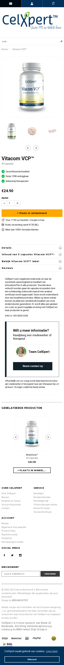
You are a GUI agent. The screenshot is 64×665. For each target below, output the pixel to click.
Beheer (5, 523)
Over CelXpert (9, 493)
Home (5, 49)
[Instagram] (20, 555)
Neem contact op (33, 366)
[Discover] (27, 638)
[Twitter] (12, 555)
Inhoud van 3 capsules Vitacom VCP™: (28, 254)
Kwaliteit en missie (11, 501)
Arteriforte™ (32, 456)
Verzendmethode (43, 512)
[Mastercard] (16, 638)
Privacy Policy (9, 531)
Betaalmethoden (42, 497)
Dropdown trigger (32, 3)
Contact (6, 508)
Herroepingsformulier (13, 542)
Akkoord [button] (32, 659)
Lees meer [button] (52, 651)
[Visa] (5, 638)
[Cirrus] (8, 644)
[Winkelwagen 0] (53, 3)
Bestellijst (38, 493)
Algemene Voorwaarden (14, 527)
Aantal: (5, 198)
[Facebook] (4, 555)
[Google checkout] (50, 638)
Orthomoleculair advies (45, 504)
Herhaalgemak (41, 501)
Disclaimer (7, 538)
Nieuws (5, 497)
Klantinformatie (10, 534)
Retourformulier (42, 508)
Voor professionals (11, 504)
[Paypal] (37, 638)
